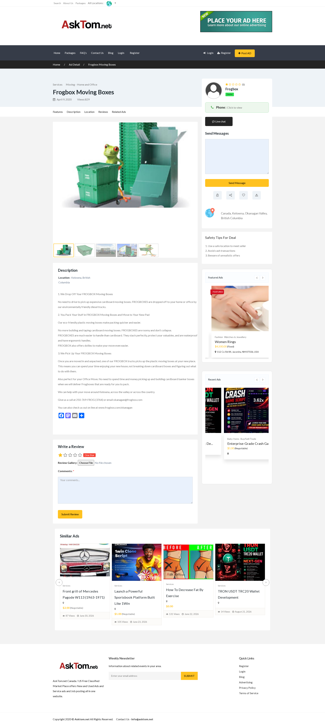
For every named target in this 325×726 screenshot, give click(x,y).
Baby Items (216, 438)
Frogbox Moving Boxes (102, 64)
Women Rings (220, 342)
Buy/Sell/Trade (231, 438)
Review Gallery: (67, 462)
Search (57, 3)
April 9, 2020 (64, 99)
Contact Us (97, 52)
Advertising (246, 682)
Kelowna (238, 213)
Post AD (246, 53)
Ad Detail (74, 64)
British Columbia (232, 218)
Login (121, 52)
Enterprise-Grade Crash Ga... (231, 443)
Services (57, 84)
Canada (226, 213)
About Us (68, 3)
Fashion (214, 337)
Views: (83, 99)
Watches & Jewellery (230, 337)
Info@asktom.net (142, 719)
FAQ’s (83, 52)
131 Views (174, 614)
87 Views (70, 615)
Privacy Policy (247, 687)
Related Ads (119, 111)
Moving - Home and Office (81, 84)
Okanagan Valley (256, 213)
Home (57, 52)
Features (58, 111)
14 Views (225, 611)
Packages (80, 3)
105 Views (122, 621)
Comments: (66, 471)
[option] (237, 321)
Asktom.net (82, 719)
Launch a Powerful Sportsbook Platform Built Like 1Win (134, 597)
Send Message (237, 182)
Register (135, 52)
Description (73, 111)
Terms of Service (248, 693)
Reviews (103, 111)
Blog (110, 52)
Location (89, 111)
